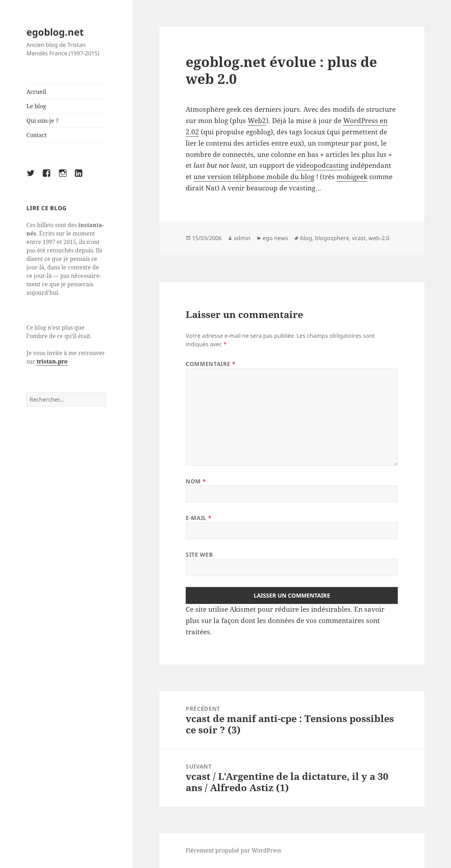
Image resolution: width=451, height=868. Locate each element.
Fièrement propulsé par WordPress (233, 850)
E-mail (198, 518)
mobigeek (351, 176)
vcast (359, 238)
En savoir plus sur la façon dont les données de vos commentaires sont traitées (285, 620)
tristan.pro (52, 361)
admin (242, 238)
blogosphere (332, 238)
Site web (199, 554)
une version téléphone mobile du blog (253, 176)
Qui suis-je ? (42, 120)
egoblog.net (55, 31)
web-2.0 (379, 238)
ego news (275, 238)
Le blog (36, 106)
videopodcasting (322, 165)
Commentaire (210, 364)
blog (306, 238)
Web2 (257, 120)
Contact (36, 135)
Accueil (36, 92)
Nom (196, 481)
